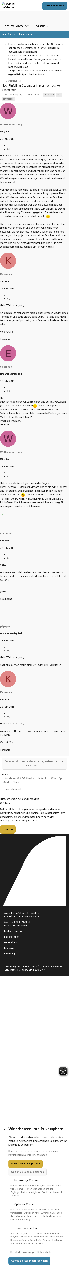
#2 (8, 299)
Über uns (8, 829)
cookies (45, 1137)
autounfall (49, 95)
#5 (8, 558)
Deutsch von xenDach (27, 970)
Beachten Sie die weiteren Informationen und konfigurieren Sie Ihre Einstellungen (33, 1153)
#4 (8, 477)
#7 (8, 717)
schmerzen (8, 99)
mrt (59, 95)
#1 (8, 149)
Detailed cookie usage (22, 1252)
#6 (8, 651)
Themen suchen (26, 34)
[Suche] (63, 26)
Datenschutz (44, 1252)
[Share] (8, 145)
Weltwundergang (13, 95)
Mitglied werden (55, 6)
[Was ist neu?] (55, 26)
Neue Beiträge (9, 34)
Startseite (11, 26)
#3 (8, 391)
